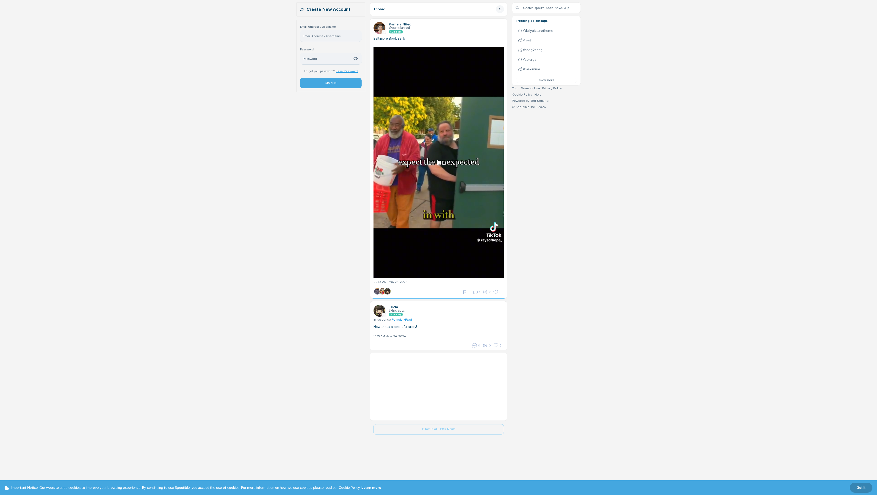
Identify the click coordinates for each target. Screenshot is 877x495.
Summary (395, 31)
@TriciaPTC (397, 310)
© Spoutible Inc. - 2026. (529, 107)
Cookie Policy (522, 94)
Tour (515, 88)
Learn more (371, 487)
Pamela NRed (402, 320)
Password (307, 49)
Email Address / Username (318, 26)
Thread (379, 9)
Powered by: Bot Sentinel (530, 101)
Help (537, 94)
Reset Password (347, 71)
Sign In (330, 83)
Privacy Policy (552, 88)
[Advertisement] (438, 385)
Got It (861, 487)
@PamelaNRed (399, 28)
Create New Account (328, 9)
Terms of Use (530, 88)
